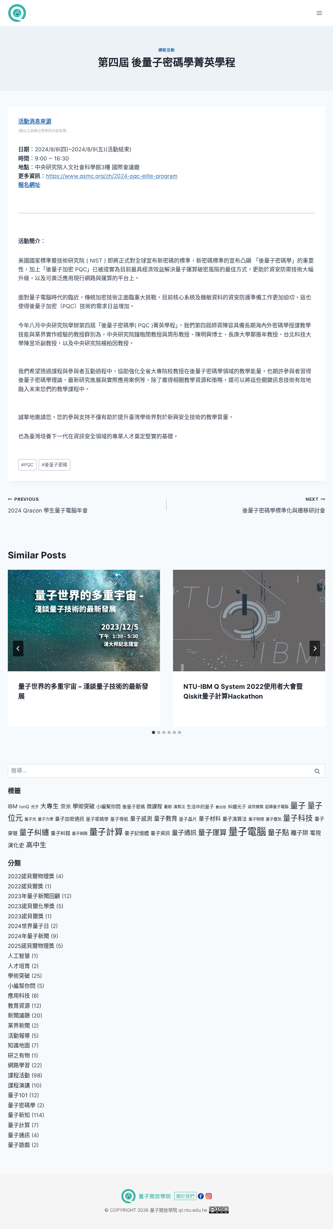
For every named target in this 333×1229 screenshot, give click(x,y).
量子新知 (19, 1115)
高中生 (36, 845)
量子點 (278, 832)
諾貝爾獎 (255, 806)
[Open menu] (319, 13)
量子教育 (165, 818)
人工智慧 (19, 956)
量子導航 (119, 819)
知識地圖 (19, 1045)
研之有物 (19, 1055)
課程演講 (19, 1085)
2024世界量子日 (28, 926)
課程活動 (166, 50)
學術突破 (84, 806)
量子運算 (212, 832)
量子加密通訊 (69, 819)
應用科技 (19, 995)
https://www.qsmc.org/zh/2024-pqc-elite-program (112, 176)
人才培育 (19, 966)
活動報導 (19, 1035)
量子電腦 (247, 831)
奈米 (65, 806)
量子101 (18, 1095)
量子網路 (79, 833)
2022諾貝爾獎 (25, 886)
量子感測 (141, 818)
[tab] (153, 732)
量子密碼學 (97, 819)
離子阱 (299, 832)
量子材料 (210, 818)
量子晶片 (188, 819)
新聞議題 (19, 1015)
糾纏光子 (237, 806)
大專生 (49, 806)
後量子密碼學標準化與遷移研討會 (283, 505)
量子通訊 (184, 833)
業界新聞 (19, 1025)
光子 (35, 806)
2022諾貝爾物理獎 (31, 876)
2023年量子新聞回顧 (34, 896)
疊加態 (221, 807)
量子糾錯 (60, 833)
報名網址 (29, 185)
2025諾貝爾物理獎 (31, 946)
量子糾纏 (34, 832)
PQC (27, 464)
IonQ (24, 806)
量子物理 (256, 819)
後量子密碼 (54, 464)
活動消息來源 (34, 121)
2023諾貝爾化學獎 (31, 906)
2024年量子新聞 (28, 936)
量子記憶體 (137, 833)
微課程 (154, 806)
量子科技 (298, 818)
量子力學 (45, 819)
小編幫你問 (108, 806)
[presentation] (84, 620)
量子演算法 (234, 819)
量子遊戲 (19, 1145)
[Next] (315, 648)
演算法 (179, 806)
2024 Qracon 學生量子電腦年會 (48, 505)
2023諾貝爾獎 (26, 916)
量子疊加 (273, 819)
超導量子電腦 (276, 806)
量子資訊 (160, 833)
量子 (298, 805)
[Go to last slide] (18, 648)
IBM (13, 806)
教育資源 (19, 1006)
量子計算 (106, 831)
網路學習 (19, 1065)
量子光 (30, 819)
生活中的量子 (200, 806)
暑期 (168, 806)
